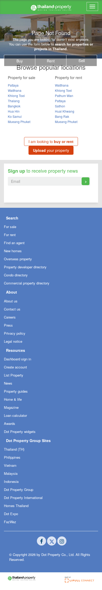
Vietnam (10, 465)
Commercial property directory (26, 283)
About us (11, 301)
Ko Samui (15, 116)
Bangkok (14, 106)
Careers (10, 317)
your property (51, 150)
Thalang (14, 101)
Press (8, 325)
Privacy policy (14, 333)
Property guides (16, 391)
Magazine (11, 407)
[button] (51, 218)
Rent (51, 60)
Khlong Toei (16, 95)
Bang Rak (62, 116)
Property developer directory (25, 266)
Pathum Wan (64, 95)
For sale (10, 226)
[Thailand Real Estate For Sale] (51, 7)
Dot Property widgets (20, 431)
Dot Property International (23, 497)
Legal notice (13, 341)
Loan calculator (15, 415)
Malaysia (11, 473)
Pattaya (13, 85)
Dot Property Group (18, 489)
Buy (19, 60)
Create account (15, 367)
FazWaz (10, 521)
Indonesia (11, 481)
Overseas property (18, 258)
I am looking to (51, 141)
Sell (81, 60)
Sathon (60, 106)
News (8, 383)
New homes (13, 250)
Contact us (12, 309)
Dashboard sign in (17, 358)
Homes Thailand (16, 505)
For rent (10, 234)
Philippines (12, 457)
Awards (9, 423)
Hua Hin (14, 111)
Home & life (13, 399)
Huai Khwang (64, 111)
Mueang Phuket (19, 121)
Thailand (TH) (14, 449)
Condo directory (16, 275)
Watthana (14, 90)
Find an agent (14, 242)
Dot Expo (11, 513)
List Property (13, 375)
